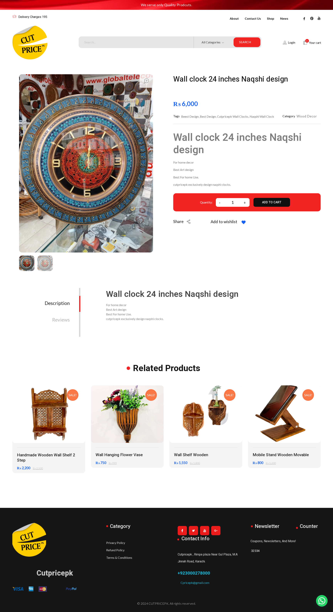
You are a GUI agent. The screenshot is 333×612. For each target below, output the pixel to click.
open (146, 81)
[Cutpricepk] (42, 42)
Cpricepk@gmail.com (193, 582)
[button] (245, 202)
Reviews (61, 319)
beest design (190, 116)
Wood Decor (307, 116)
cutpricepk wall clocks (232, 116)
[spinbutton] (233, 202)
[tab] (57, 300)
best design (208, 116)
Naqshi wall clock (262, 116)
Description (57, 303)
